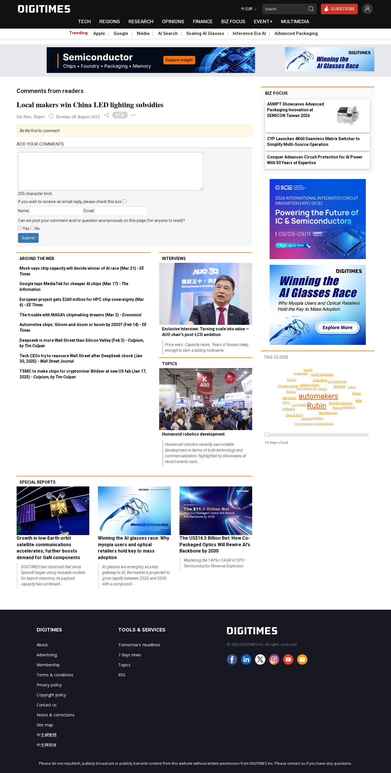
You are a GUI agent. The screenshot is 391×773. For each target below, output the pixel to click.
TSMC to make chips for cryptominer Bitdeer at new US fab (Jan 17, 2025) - (83, 374)
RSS (121, 674)
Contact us (47, 705)
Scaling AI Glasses (205, 33)
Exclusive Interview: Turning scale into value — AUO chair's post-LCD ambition (205, 332)
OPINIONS (173, 21)
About (42, 644)
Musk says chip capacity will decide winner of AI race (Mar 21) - (81, 271)
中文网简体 (47, 745)
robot (351, 387)
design (306, 419)
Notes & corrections (55, 715)
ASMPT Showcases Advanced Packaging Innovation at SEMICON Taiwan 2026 (295, 110)
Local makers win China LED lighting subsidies (90, 104)
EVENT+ (263, 21)
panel (307, 370)
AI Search (168, 33)
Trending (78, 33)
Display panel (288, 386)
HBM (358, 401)
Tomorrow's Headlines (139, 644)
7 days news (129, 654)
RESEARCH (141, 21)
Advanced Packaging (296, 33)
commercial (336, 381)
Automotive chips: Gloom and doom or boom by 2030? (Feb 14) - (83, 327)
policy (291, 380)
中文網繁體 (47, 735)
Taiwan (337, 408)
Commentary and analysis (314, 424)
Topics (169, 363)
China (356, 393)
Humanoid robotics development (193, 434)
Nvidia (143, 33)
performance (307, 388)
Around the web (36, 258)
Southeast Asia (322, 374)
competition (300, 405)
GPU (286, 403)
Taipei (322, 389)
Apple (99, 33)
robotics (348, 407)
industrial (320, 380)
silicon (332, 413)
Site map (45, 725)
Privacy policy (49, 684)
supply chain (309, 385)
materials (301, 373)
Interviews (174, 258)
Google (121, 33)
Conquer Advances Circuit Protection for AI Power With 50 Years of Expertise (315, 160)
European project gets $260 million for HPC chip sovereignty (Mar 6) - (81, 302)
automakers (318, 396)
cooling (317, 418)
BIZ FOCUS (233, 21)
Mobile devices (340, 403)
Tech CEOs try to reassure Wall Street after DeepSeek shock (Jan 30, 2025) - (80, 358)
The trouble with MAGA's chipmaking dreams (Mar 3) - (80, 315)
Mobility (339, 386)
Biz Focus (276, 93)
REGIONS (109, 21)
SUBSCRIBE (343, 9)
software (288, 409)
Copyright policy (51, 695)
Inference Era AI (249, 33)
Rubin (316, 405)
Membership (48, 664)
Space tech (294, 415)
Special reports (37, 482)
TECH (84, 21)
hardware (290, 398)
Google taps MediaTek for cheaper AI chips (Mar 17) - (73, 286)
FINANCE (203, 21)
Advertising (47, 654)
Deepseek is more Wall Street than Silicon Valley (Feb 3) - (81, 343)
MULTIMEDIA (295, 21)
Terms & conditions (55, 674)
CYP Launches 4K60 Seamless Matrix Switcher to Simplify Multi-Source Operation (313, 141)
